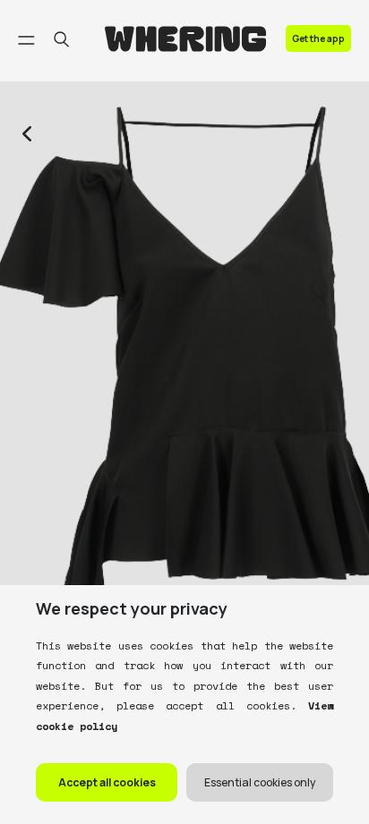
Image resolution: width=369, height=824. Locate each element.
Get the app (318, 38)
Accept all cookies (107, 782)
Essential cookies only (259, 782)
